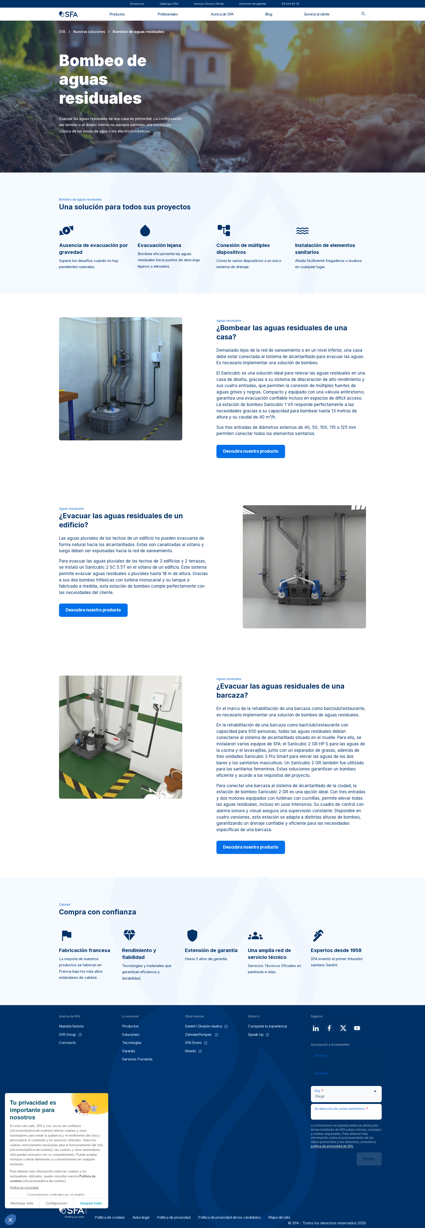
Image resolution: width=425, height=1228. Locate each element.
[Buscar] (363, 14)
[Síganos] (316, 1028)
